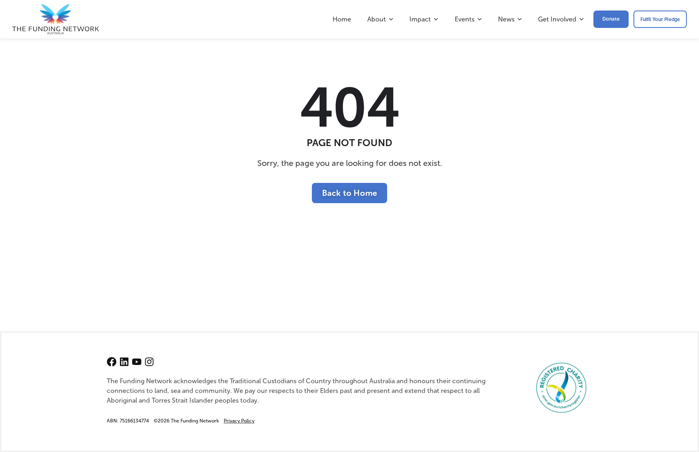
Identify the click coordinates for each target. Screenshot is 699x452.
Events (464, 19)
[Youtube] (137, 362)
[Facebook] (111, 362)
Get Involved (557, 19)
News (506, 19)
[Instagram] (149, 362)
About (376, 19)
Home (342, 19)
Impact (420, 19)
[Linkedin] (124, 362)
